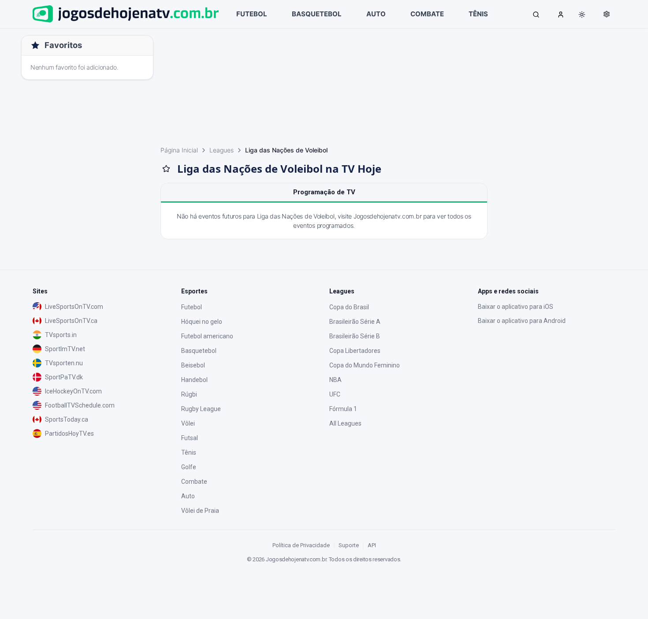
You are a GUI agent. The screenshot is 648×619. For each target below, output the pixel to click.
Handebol (194, 379)
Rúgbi (189, 394)
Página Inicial (179, 150)
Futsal (189, 437)
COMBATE (427, 14)
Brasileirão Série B (354, 336)
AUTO (376, 14)
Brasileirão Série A (354, 321)
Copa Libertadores (354, 350)
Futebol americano (207, 336)
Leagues (221, 150)
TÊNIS (478, 14)
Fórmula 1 (343, 408)
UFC (334, 394)
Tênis (188, 452)
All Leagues (345, 423)
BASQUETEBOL (317, 14)
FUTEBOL (251, 14)
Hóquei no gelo (201, 321)
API (372, 545)
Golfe (188, 467)
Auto (188, 496)
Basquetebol (198, 350)
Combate (194, 481)
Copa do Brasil (349, 307)
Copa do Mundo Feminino (364, 365)
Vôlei (188, 423)
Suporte (349, 545)
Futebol (191, 307)
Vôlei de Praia (200, 510)
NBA (335, 379)
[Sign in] (561, 14)
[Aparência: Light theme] (581, 14)
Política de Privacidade (301, 545)
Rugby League (201, 408)
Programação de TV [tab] (324, 192)
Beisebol (193, 365)
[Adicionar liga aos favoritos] (166, 168)
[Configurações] (606, 14)
